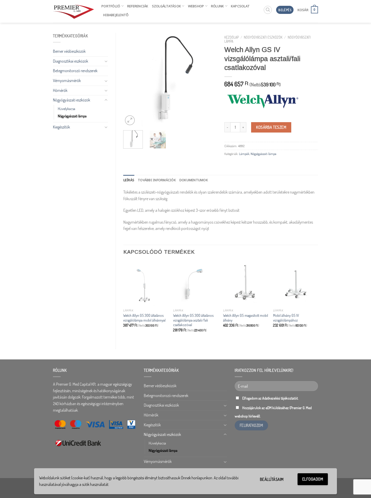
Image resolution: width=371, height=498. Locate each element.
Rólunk (217, 6)
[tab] (129, 180)
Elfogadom (312, 479)
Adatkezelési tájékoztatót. (280, 398)
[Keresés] (268, 10)
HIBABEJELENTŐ (115, 15)
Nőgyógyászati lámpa (72, 116)
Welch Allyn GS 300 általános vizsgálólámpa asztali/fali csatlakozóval (193, 320)
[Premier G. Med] (73, 11)
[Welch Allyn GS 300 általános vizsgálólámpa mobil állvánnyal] (145, 283)
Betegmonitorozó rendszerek (75, 70)
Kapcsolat (240, 6)
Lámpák (244, 154)
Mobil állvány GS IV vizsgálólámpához (286, 317)
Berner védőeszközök (69, 51)
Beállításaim (272, 479)
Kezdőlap (231, 37)
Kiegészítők (61, 126)
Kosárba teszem (271, 127)
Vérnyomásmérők (67, 80)
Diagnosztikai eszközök (70, 61)
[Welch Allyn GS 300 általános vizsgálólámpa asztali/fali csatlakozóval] (195, 283)
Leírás (129, 180)
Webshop (196, 6)
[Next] (208, 79)
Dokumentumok (193, 180)
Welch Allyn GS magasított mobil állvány (245, 317)
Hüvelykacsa (66, 108)
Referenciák (137, 6)
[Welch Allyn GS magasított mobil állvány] (245, 283)
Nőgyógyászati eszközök (71, 99)
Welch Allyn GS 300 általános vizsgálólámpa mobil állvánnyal (144, 317)
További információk (157, 180)
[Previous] (131, 79)
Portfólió (110, 6)
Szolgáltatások (166, 6)
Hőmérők (60, 90)
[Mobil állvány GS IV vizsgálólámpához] (295, 283)
